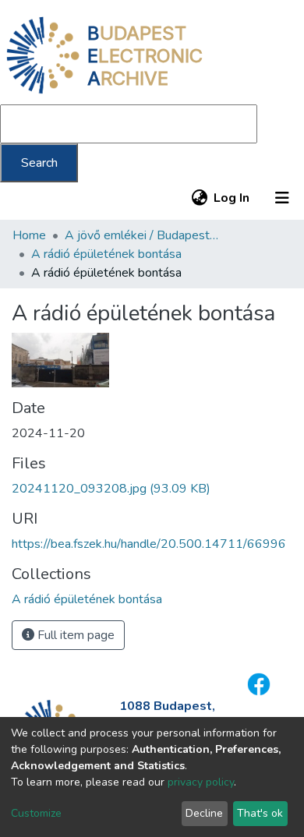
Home (29, 235)
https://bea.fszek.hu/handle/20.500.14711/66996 (149, 544)
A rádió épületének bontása (106, 254)
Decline (204, 813)
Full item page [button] (74, 635)
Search (39, 162)
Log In (232, 198)
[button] (199, 198)
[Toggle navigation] (282, 198)
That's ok (260, 813)
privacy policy (201, 782)
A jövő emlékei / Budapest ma (143, 235)
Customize (36, 813)
